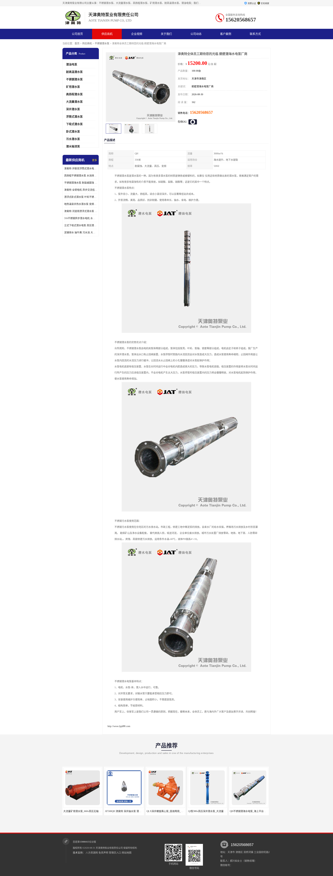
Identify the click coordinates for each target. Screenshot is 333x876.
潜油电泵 (71, 64)
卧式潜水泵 (73, 131)
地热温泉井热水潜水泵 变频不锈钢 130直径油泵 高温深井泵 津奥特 (80, 204)
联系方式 (255, 33)
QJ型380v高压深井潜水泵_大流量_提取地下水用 (172, 811)
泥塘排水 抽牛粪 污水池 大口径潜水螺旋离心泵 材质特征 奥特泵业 (80, 232)
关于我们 (166, 33)
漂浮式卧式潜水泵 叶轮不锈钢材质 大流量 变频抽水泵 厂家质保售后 (80, 197)
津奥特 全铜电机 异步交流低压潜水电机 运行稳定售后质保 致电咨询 (80, 190)
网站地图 (126, 852)
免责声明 (103, 852)
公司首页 (77, 33)
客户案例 (225, 33)
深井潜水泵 (73, 109)
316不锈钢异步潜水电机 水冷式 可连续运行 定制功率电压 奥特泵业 (80, 218)
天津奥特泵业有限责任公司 (109, 848)
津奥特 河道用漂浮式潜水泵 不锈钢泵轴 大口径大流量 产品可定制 (80, 211)
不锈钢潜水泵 (102, 43)
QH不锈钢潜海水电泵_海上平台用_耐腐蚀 (210, 811)
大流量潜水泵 (74, 101)
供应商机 (107, 33)
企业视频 (136, 33)
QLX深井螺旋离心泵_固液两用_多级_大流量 (128, 811)
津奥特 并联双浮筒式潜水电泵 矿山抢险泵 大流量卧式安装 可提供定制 (80, 168)
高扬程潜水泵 (74, 94)
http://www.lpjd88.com (119, 726)
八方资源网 (92, 852)
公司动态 (196, 33)
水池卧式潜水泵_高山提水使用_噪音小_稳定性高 (256, 811)
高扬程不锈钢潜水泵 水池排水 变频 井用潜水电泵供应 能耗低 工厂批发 (80, 175)
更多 (94, 160)
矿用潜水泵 (73, 86)
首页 (77, 43)
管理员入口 (115, 852)
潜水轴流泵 (73, 146)
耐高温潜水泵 (74, 71)
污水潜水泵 (73, 139)
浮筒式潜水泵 (74, 116)
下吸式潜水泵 (74, 124)
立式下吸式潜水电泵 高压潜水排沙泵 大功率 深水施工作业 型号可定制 (80, 225)
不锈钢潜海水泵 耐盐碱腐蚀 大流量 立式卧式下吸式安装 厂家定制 (80, 182)
